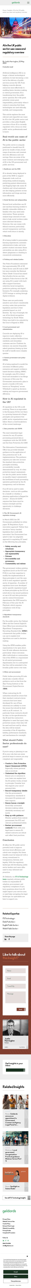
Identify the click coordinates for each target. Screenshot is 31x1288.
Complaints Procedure (9, 1233)
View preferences (16, 1281)
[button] (27, 1256)
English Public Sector (10, 925)
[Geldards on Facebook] (9, 939)
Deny (15, 1276)
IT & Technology (8, 918)
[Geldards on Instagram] (8, 1240)
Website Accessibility (8, 1228)
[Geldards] (16, 3)
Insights (10, 10)
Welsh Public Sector (10, 928)
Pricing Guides (7, 1230)
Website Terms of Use (9, 1221)
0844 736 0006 (7, 1243)
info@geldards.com (8, 1245)
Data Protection (8, 922)
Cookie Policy (12, 1285)
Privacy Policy (18, 1285)
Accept (16, 1272)
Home (4, 10)
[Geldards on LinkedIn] (5, 939)
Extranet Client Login (8, 1226)
